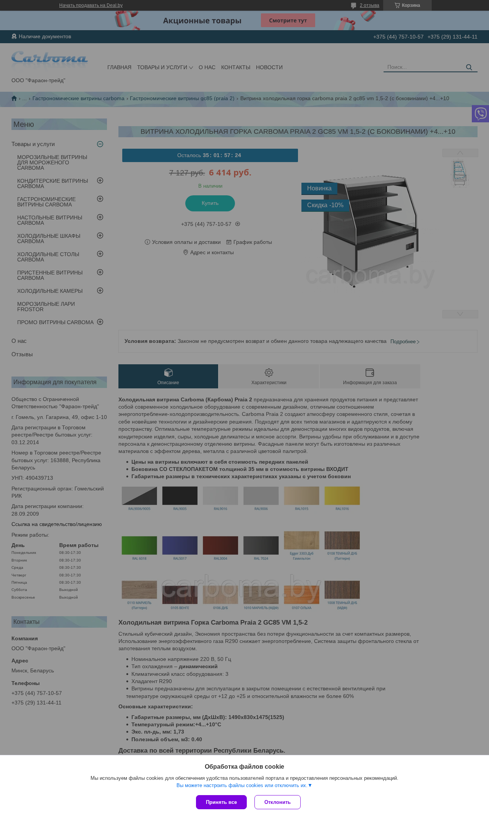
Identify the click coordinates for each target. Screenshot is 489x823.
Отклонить (277, 802)
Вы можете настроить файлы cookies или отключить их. (242, 785)
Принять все (221, 802)
